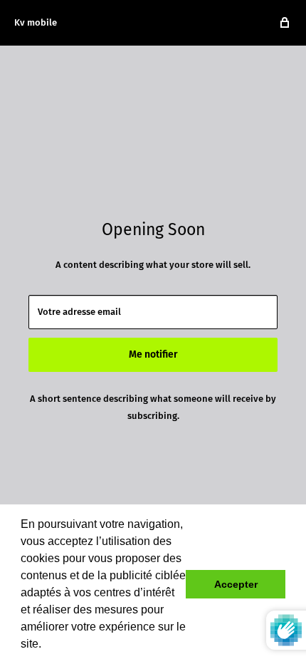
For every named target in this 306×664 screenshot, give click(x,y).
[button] (46, 645)
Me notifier (153, 354)
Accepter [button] (236, 584)
